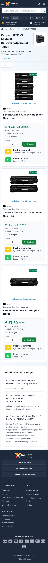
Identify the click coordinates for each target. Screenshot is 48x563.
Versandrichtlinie (9, 505)
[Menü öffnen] (2, 3)
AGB (34, 556)
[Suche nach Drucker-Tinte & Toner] (43, 10)
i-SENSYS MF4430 (29, 29)
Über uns (6, 490)
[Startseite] (2, 29)
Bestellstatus (7, 526)
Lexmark (39, 18)
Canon (15, 18)
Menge (7, 140)
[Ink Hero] (12, 3)
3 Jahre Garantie (24, 462)
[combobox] (24, 10)
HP (31, 18)
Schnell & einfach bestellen (24, 474)
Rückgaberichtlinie (33, 494)
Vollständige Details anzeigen (24, 103)
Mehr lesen (5, 58)
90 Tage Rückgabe (24, 468)
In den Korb (30, 145)
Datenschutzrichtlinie (22, 556)
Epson (24, 18)
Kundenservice (32, 490)
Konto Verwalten (9, 516)
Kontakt (29, 505)
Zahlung (5, 501)
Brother (6, 18)
